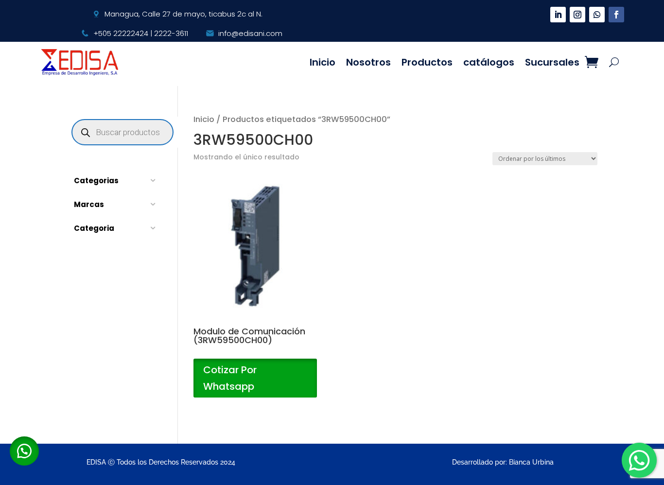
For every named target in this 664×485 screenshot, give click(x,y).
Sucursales (552, 62)
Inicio (322, 62)
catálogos (488, 62)
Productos (427, 62)
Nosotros (368, 62)
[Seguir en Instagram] (577, 14)
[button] (24, 451)
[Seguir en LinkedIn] (558, 14)
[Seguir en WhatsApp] (597, 14)
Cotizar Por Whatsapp (230, 378)
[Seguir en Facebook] (616, 14)
